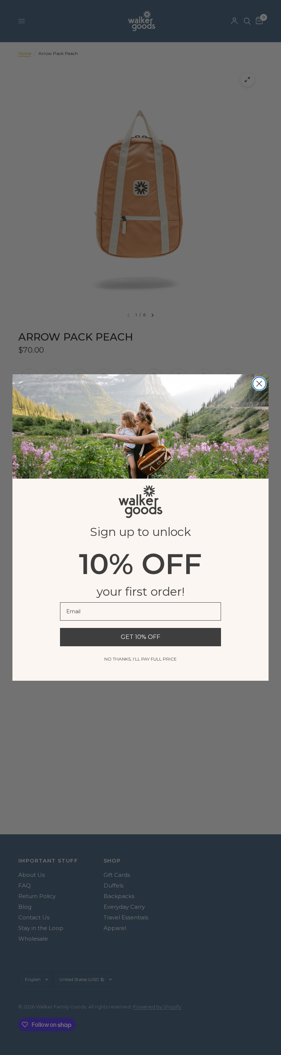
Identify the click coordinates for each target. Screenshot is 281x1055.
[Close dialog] (259, 383)
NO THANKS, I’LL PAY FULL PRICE (140, 659)
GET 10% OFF (140, 636)
